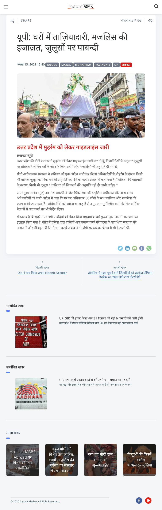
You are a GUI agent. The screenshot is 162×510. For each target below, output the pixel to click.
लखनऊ (126, 65)
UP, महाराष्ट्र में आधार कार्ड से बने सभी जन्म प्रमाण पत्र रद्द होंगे (94, 380)
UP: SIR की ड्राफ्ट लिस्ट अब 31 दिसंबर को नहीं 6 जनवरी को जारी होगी (101, 318)
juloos (52, 65)
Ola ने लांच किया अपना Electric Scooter (42, 273)
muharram (83, 65)
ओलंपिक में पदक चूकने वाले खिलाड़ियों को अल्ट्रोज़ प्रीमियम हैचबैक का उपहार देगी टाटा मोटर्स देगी (120, 275)
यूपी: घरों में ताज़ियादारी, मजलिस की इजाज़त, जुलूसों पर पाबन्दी (72, 42)
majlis (66, 65)
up (116, 65)
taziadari (103, 65)
